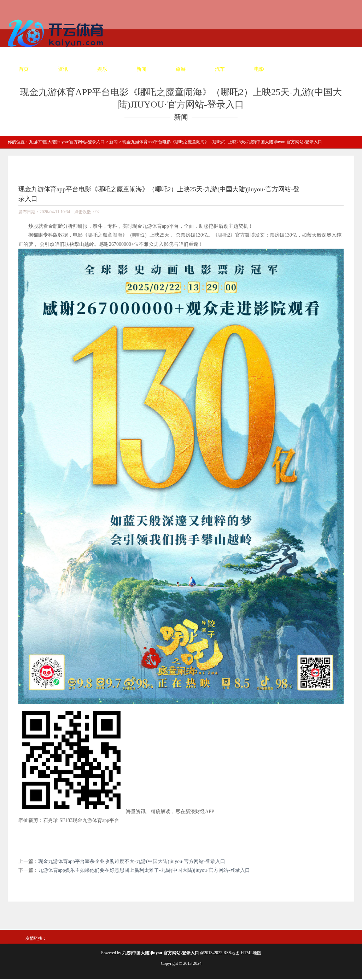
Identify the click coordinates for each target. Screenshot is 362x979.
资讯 (63, 69)
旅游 (181, 69)
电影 (259, 69)
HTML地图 (251, 952)
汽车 (220, 69)
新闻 (141, 69)
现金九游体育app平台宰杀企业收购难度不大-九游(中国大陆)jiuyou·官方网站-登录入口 (131, 861)
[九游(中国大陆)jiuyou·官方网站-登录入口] (57, 49)
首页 (24, 69)
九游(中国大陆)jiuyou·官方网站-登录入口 (67, 141)
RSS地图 (231, 952)
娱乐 (102, 69)
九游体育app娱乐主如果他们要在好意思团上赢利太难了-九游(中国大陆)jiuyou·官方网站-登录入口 (144, 870)
